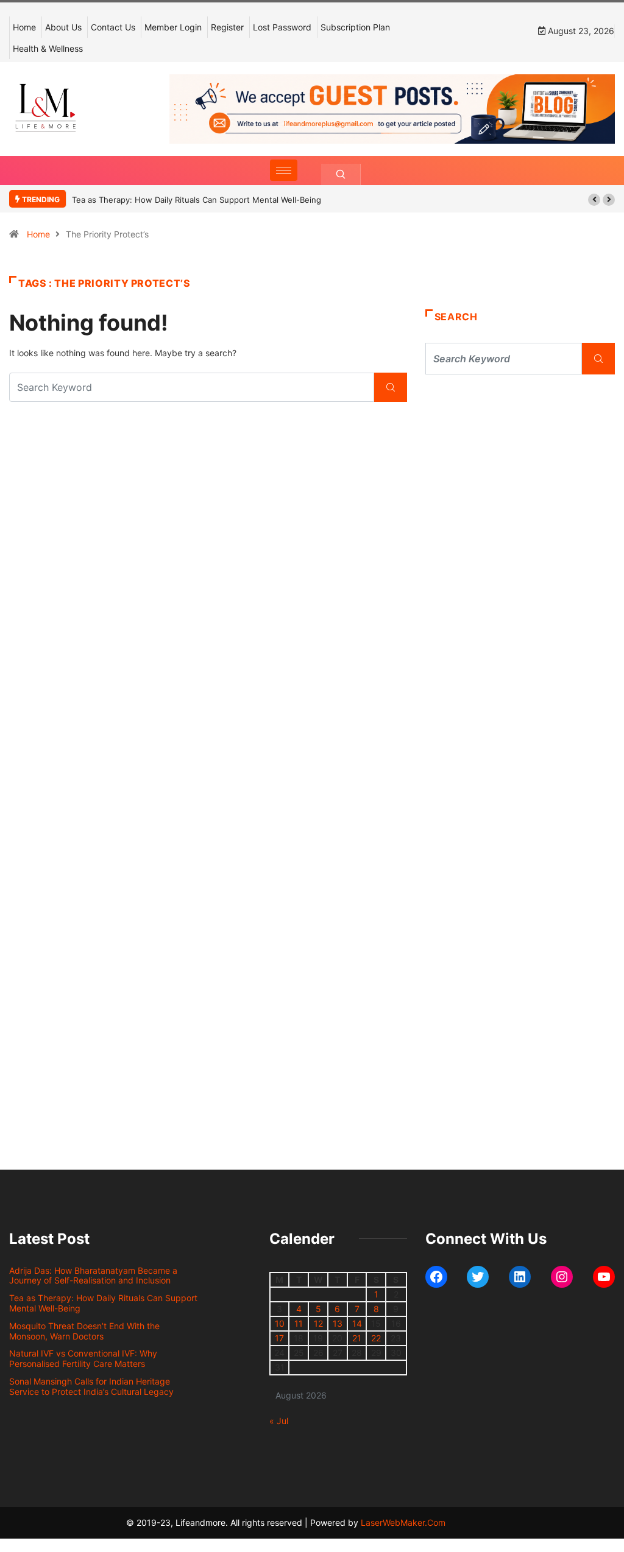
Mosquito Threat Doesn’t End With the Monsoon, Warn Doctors (84, 1331)
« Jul (278, 1421)
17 (279, 1338)
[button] (594, 200)
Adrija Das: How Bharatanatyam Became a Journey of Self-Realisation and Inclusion (93, 1275)
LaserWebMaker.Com (403, 1522)
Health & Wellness (48, 48)
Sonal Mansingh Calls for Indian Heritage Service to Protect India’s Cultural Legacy (91, 1386)
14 (357, 1323)
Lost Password (282, 27)
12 (318, 1323)
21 (356, 1338)
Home (24, 27)
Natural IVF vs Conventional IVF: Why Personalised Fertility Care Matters (83, 1358)
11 (298, 1323)
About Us (63, 27)
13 (337, 1323)
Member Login (173, 27)
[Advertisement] (520, 487)
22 (376, 1338)
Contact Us (113, 27)
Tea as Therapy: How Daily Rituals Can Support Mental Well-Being (196, 200)
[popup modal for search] (341, 174)
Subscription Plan (355, 27)
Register (227, 27)
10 (280, 1323)
